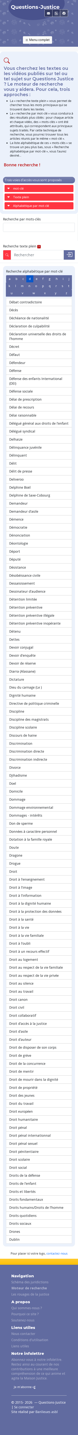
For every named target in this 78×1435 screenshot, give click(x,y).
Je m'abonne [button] (23, 1387)
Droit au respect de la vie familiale (36, 967)
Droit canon (18, 999)
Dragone (15, 855)
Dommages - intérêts (25, 815)
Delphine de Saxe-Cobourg (29, 495)
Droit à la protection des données (35, 911)
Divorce (15, 767)
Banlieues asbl (46, 1411)
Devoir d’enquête (22, 655)
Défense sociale (21, 391)
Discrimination (20, 743)
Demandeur (18, 503)
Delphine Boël (20, 487)
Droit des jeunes (21, 1095)
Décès (13, 310)
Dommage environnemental (31, 807)
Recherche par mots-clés (22, 219)
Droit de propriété (23, 1087)
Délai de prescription (25, 399)
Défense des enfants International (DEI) (35, 381)
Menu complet (39, 40)
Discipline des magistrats (29, 719)
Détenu (15, 631)
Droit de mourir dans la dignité (33, 1079)
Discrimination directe (26, 751)
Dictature (16, 679)
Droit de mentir (21, 1071)
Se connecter (24, 1407)
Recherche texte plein (19, 246)
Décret (14, 346)
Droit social (18, 1167)
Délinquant (18, 455)
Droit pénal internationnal (30, 1135)
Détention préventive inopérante (35, 623)
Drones (14, 1231)
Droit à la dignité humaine (30, 903)
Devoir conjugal (21, 647)
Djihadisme (18, 775)
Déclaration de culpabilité (29, 326)
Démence (16, 519)
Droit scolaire (19, 1159)
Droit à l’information (25, 895)
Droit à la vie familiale (26, 935)
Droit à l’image (20, 887)
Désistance (17, 567)
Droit (13, 871)
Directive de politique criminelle (34, 703)
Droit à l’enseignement (27, 879)
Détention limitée (23, 599)
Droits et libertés (22, 1191)
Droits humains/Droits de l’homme (36, 1207)
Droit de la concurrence (27, 1063)
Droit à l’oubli (19, 943)
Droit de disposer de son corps (32, 1047)
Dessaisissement (22, 583)
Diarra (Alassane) (22, 671)
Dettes (14, 639)
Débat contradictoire (25, 302)
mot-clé (18, 188)
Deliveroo (16, 479)
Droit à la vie (19, 927)
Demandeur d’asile (23, 511)
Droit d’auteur (20, 1039)
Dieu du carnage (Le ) (25, 687)
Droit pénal (18, 1127)
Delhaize (16, 439)
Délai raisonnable (22, 415)
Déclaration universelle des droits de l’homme (37, 336)
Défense (15, 370)
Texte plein (21, 197)
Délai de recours (21, 407)
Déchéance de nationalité (29, 318)
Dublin (14, 1239)
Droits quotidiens (23, 1215)
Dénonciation (19, 535)
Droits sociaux (20, 1223)
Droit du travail (21, 1103)
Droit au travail (21, 991)
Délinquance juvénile (25, 447)
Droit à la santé (21, 919)
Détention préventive (25, 607)
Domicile (16, 791)
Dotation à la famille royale (30, 839)
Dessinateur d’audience (27, 591)
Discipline (16, 711)
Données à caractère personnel (33, 831)
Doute (14, 847)
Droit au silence (21, 983)
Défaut (14, 354)
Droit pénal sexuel (23, 1143)
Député (15, 559)
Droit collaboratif (22, 1015)
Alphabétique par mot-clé (31, 206)
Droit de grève (20, 1055)
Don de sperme (21, 823)
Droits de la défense (24, 1175)
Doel (12, 783)
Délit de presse (20, 471)
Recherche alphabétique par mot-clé (34, 271)
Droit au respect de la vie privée (34, 975)
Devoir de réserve (22, 663)
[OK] (69, 255)
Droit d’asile (18, 1031)
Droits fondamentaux (26, 1199)
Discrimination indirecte (28, 759)
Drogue (14, 863)
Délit (13, 463)
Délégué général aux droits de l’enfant (39, 423)
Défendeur (17, 362)
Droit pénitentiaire (24, 1151)
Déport (14, 551)
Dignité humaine (22, 695)
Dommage (17, 799)
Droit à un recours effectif (29, 951)
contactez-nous (57, 1254)
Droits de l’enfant (22, 1183)
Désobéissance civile (24, 575)
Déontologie (18, 543)
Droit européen (21, 1111)
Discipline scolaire (23, 727)
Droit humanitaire (23, 1119)
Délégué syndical (22, 431)
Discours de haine (23, 735)
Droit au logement (23, 959)
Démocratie (18, 527)
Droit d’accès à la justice (28, 1023)
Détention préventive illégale (31, 615)
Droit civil (16, 1007)
